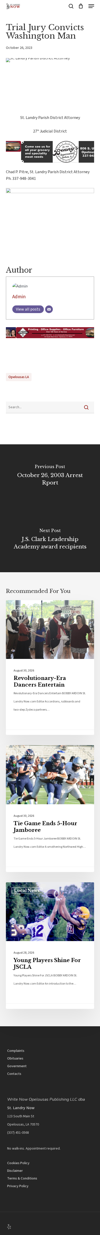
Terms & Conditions (22, 1178)
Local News (26, 608)
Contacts (14, 1073)
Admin (19, 296)
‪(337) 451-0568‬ (18, 1132)
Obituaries (15, 1058)
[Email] (49, 309)
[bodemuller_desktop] (50, 341)
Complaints (15, 1050)
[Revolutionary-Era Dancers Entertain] (50, 667)
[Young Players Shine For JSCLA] (50, 945)
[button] (91, 6)
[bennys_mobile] (50, 165)
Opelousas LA (18, 377)
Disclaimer (15, 1170)
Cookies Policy (18, 1163)
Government (17, 1066)
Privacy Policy (17, 1186)
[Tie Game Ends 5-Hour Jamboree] (50, 808)
